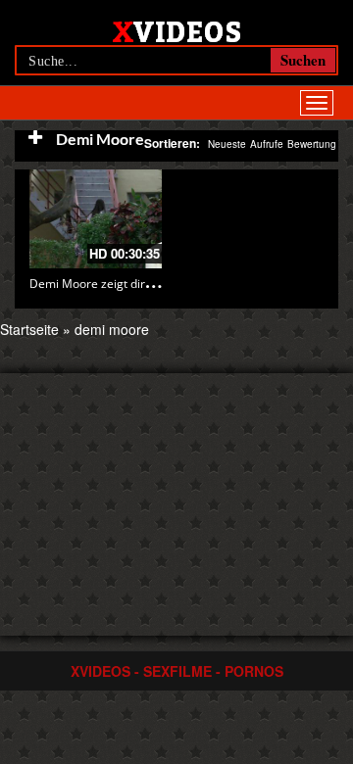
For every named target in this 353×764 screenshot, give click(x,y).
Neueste (227, 144)
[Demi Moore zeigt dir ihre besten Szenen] (95, 218)
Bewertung (311, 144)
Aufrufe (266, 144)
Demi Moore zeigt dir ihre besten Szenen (141, 283)
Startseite (29, 329)
